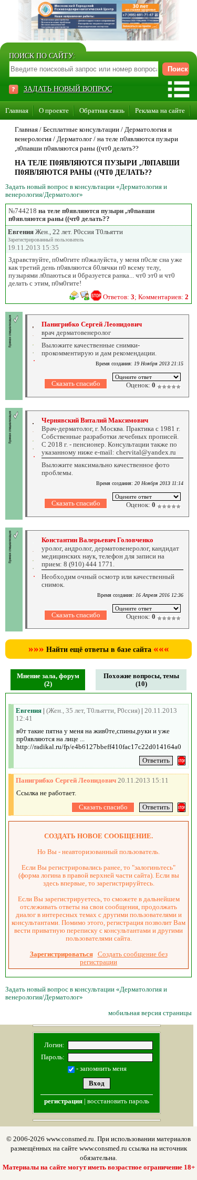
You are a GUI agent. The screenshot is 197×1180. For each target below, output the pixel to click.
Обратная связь (102, 110)
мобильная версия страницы (150, 1013)
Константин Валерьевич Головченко (97, 540)
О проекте (54, 110)
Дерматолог (74, 139)
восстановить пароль (118, 1101)
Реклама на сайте (160, 110)
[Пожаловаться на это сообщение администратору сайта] (96, 295)
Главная (16, 110)
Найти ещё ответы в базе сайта (98, 650)
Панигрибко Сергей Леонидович (92, 324)
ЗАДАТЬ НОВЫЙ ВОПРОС (68, 89)
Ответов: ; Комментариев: (146, 297)
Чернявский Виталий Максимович (95, 420)
